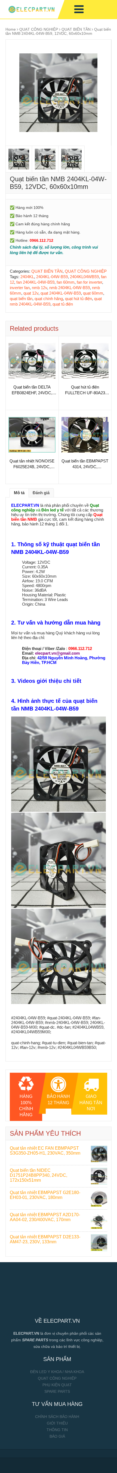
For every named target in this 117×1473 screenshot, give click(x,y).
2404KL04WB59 (84, 276)
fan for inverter (89, 282)
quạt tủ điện (63, 304)
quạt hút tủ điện (78, 298)
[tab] (19, 492)
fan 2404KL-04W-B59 (35, 282)
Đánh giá (41, 492)
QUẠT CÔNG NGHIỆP (38, 29)
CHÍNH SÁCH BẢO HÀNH (57, 1416)
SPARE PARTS (57, 1391)
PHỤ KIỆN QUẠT (57, 1385)
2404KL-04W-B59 (52, 276)
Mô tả (19, 492)
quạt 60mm (93, 293)
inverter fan (20, 287)
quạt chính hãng (49, 298)
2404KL (27, 276)
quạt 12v (30, 293)
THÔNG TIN (57, 1430)
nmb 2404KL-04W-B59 (69, 287)
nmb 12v (39, 287)
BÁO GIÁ (57, 1436)
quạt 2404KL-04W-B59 (61, 293)
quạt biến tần (21, 298)
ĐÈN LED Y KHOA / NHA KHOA (57, 1372)
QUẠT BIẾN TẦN (76, 29)
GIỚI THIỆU (57, 1423)
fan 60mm (66, 282)
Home (10, 29)
